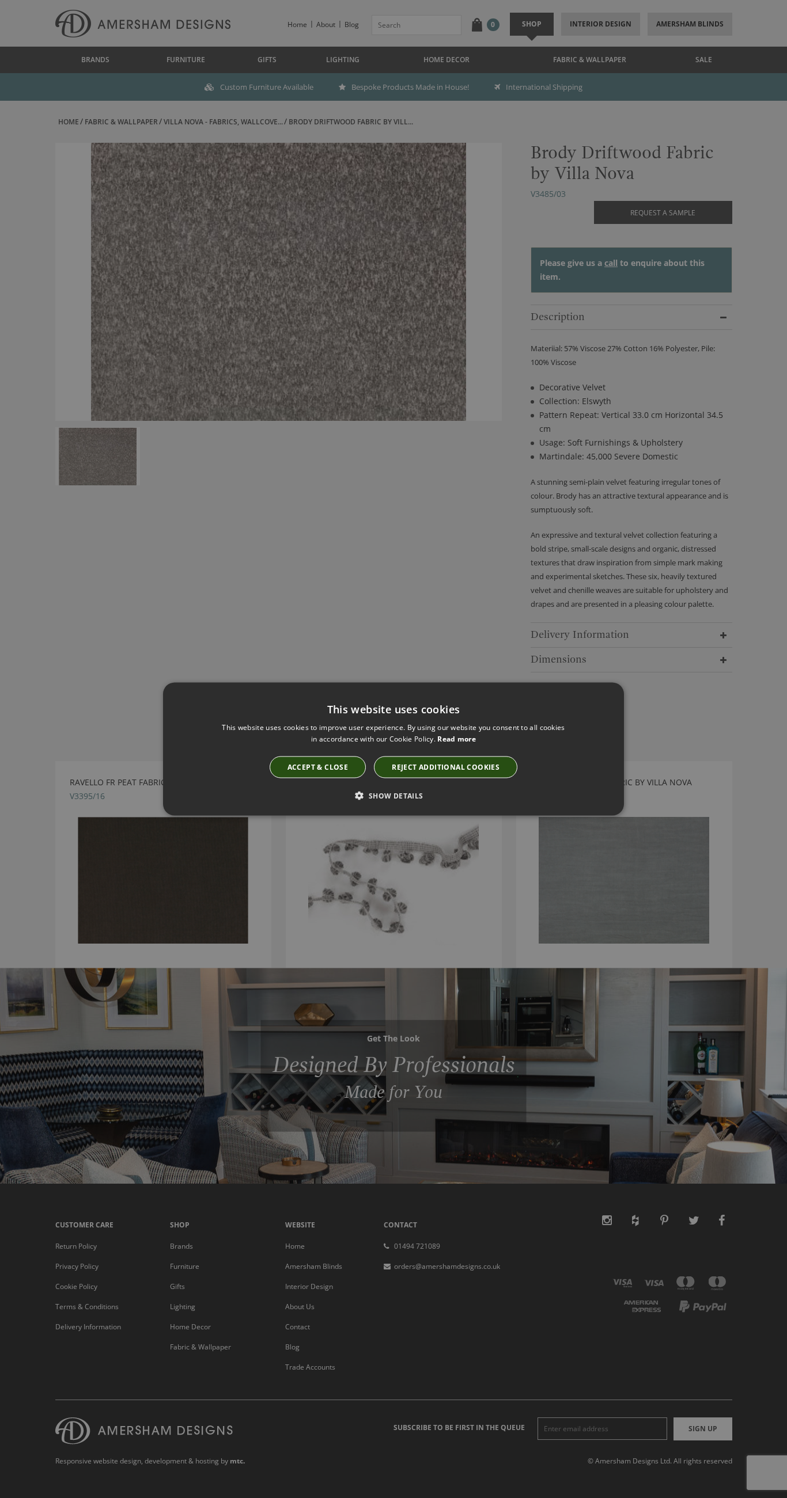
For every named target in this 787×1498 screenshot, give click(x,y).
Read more (456, 739)
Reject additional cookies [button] (446, 766)
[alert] (393, 749)
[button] (393, 795)
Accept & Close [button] (318, 766)
